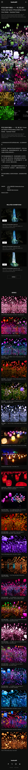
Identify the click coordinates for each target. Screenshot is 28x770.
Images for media (4, 192)
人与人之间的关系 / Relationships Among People (15, 187)
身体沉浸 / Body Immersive (12, 189)
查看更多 (13, 276)
